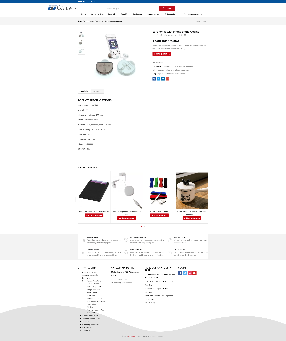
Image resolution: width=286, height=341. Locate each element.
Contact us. (91, 1)
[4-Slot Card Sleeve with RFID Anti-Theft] (94, 190)
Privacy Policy (150, 303)
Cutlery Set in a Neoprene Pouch (159, 211)
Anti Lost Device (93, 284)
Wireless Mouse (93, 313)
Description (84, 91)
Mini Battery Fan (93, 292)
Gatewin (131, 336)
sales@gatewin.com (124, 283)
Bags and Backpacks (90, 275)
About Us (124, 14)
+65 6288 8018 (122, 279)
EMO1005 (94, 105)
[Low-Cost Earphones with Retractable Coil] (126, 190)
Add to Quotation (162, 54)
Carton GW (81, 134)
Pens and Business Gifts (91, 319)
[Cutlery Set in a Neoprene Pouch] (159, 190)
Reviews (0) (97, 91)
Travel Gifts (86, 327)
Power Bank (91, 295)
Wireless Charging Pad (95, 310)
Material (80, 110)
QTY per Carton (83, 139)
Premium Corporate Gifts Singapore (159, 296)
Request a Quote (153, 14)
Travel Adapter (92, 304)
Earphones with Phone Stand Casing (171, 74)
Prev (198, 21)
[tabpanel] (94, 197)
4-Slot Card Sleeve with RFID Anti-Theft (94, 211)
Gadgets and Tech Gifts (93, 21)
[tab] (84, 91)
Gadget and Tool (93, 290)
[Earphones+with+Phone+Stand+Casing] (158, 79)
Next (204, 21)
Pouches (85, 321)
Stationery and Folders (91, 324)
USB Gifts (90, 307)
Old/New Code (82, 149)
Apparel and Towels (89, 272)
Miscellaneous (188, 66)
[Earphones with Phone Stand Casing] (154, 79)
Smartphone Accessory (114, 21)
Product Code (82, 105)
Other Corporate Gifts (161, 70)
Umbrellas (86, 330)
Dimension (80, 124)
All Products (170, 14)
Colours (79, 120)
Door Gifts (112, 14)
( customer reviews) (168, 35)
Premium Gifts (150, 299)
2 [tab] (144, 226)
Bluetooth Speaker (94, 287)
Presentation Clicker (94, 298)
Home (83, 14)
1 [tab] (141, 226)
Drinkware (86, 278)
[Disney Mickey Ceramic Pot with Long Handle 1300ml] (192, 190)
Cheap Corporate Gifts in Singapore (159, 281)
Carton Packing (83, 129)
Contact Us (137, 14)
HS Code (79, 144)
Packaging (81, 115)
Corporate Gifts (97, 14)
